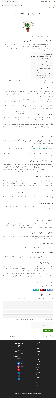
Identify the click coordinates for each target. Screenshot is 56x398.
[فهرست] (21, 5)
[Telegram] (2, 1)
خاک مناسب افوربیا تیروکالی (43, 70)
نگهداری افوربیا (49, 282)
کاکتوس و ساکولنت (40, 36)
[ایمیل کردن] (51, 290)
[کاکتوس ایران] (51, 5)
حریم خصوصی (21, 357)
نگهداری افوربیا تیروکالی (45, 60)
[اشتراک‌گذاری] (48, 290)
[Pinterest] (10, 1)
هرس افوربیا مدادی (45, 73)
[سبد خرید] (2, 5)
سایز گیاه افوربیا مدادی (45, 68)
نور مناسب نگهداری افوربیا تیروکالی (42, 63)
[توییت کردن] (44, 290)
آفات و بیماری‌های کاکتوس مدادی (42, 75)
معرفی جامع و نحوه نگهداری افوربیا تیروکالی (41, 56)
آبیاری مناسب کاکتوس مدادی (43, 65)
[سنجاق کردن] (41, 290)
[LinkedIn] (7, 1)
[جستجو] (6, 5)
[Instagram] (13, 1)
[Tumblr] (5, 1)
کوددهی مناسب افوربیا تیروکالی (43, 72)
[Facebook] (15, 1)
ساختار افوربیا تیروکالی (45, 58)
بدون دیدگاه (31, 36)
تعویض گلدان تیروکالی (45, 77)
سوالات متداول (21, 362)
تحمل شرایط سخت (46, 67)
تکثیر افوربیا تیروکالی (45, 61)
